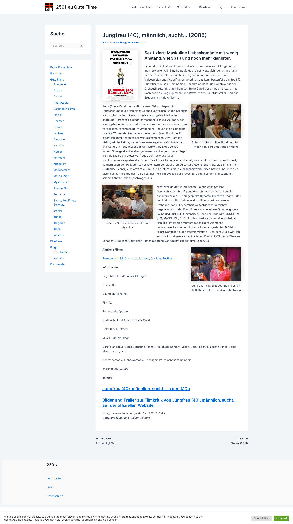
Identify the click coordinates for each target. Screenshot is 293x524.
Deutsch (59, 121)
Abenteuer (60, 84)
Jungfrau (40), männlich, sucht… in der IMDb (146, 388)
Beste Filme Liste (141, 7)
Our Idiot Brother (161, 258)
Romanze (59, 194)
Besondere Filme (64, 108)
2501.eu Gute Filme (76, 7)
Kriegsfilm (60, 163)
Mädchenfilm (62, 170)
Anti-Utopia (61, 102)
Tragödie (59, 223)
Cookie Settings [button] (261, 518)
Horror (58, 151)
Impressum (54, 478)
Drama (58, 127)
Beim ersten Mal (112, 258)
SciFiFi (58, 210)
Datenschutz (55, 496)
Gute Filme (184, 7)
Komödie (59, 157)
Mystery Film (62, 182)
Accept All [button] (281, 518)
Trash (57, 229)
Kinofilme (205, 7)
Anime (58, 96)
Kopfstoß (59, 258)
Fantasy (59, 133)
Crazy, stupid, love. (136, 258)
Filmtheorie (238, 7)
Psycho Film (61, 188)
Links (50, 487)
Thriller (58, 216)
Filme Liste (164, 7)
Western (59, 235)
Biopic (58, 115)
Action (58, 90)
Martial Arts (61, 176)
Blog (219, 7)
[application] (192, 7)
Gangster (59, 139)
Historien (59, 145)
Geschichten (61, 252)
